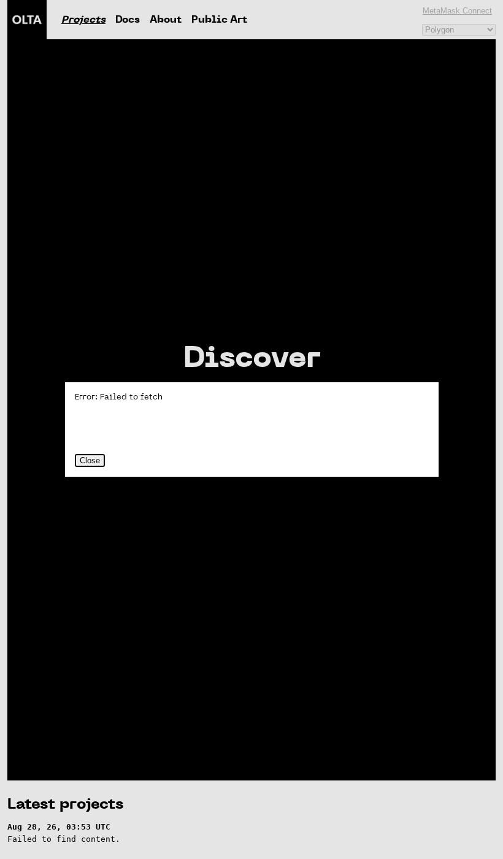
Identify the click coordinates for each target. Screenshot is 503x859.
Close (90, 460)
